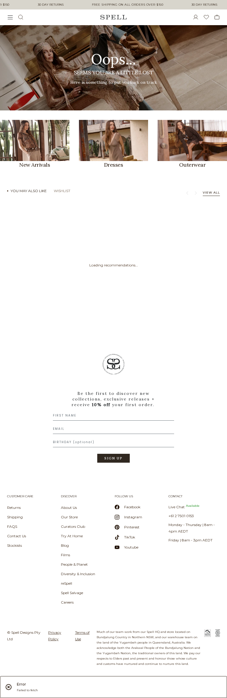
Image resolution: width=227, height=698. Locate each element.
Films (65, 555)
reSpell (66, 583)
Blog (65, 545)
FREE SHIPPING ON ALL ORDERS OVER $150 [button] (127, 4)
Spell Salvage (72, 593)
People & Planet (74, 564)
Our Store (69, 517)
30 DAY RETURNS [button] (51, 4)
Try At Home (72, 536)
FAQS (12, 526)
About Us (69, 507)
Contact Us (16, 536)
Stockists (14, 545)
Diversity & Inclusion (78, 574)
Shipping (15, 517)
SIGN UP (113, 458)
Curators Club (73, 526)
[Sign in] (198, 17)
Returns (14, 507)
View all (211, 192)
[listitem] (113, 67)
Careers (67, 602)
